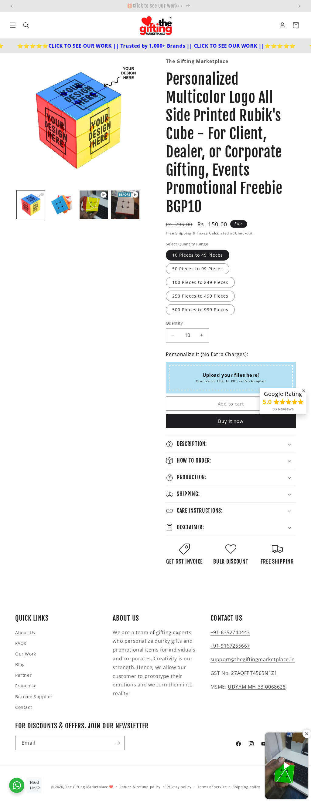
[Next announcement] (299, 6)
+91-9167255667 (230, 645)
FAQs (20, 643)
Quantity (174, 323)
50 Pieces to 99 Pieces (197, 268)
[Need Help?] (16, 785)
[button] (12, 25)
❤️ (111, 786)
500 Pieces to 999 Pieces (200, 309)
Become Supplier (34, 696)
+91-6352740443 (230, 632)
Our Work (25, 654)
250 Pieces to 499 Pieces (200, 296)
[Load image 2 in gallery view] (62, 204)
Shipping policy (246, 786)
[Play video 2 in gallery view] (125, 204)
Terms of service (212, 786)
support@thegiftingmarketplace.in (252, 659)
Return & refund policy (139, 786)
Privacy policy (179, 786)
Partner (23, 675)
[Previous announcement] (12, 6)
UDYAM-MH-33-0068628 (256, 686)
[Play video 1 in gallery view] (94, 204)
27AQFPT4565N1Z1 (254, 673)
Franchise (25, 686)
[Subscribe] (117, 743)
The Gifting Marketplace (86, 786)
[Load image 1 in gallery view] (31, 204)
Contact (23, 707)
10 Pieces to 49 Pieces (197, 255)
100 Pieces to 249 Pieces (200, 282)
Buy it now (231, 421)
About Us (25, 632)
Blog (20, 664)
